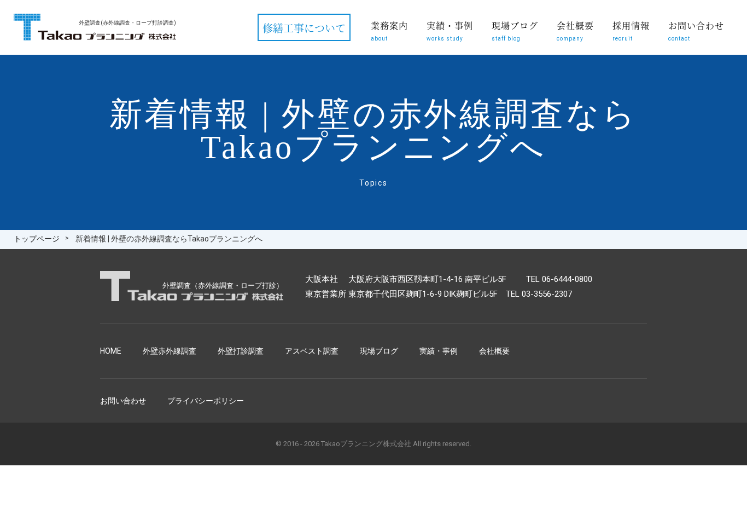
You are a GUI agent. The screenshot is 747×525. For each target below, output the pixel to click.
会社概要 (575, 30)
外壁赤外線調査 (169, 351)
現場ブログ (515, 30)
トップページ (37, 238)
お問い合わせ (696, 30)
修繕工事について (304, 27)
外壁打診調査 (241, 351)
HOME (110, 351)
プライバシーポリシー (205, 400)
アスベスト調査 (312, 351)
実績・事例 (450, 30)
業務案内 (389, 30)
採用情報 (631, 30)
